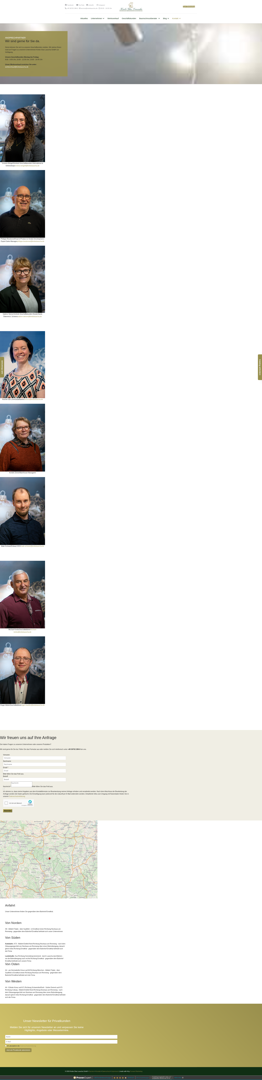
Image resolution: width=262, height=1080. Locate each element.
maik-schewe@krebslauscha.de (32, 546)
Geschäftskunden (129, 18)
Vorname (6, 755)
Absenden (7, 811)
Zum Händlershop (175, 6)
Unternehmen (96, 18)
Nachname (7, 761)
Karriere (91, 1071)
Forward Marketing (136, 1071)
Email (5, 767)
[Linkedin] (90, 5)
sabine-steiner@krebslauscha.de (30, 316)
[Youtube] (80, 5)
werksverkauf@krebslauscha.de (16, 67)
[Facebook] (69, 5)
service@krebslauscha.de (89, 8)
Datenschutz (106, 1071)
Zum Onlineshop (189, 6)
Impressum (115, 1071)
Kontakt (175, 18)
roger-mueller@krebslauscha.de (33, 705)
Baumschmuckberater (148, 18)
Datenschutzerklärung (28, 1046)
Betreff (5, 776)
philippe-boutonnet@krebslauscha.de (30, 241)
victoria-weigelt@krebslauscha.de (27, 166)
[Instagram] (101, 5)
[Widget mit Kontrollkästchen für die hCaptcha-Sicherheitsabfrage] (18, 803)
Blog (165, 18)
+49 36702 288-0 (72, 8)
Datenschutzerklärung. (17, 796)
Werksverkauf (113, 18)
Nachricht (7, 786)
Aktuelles (84, 18)
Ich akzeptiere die (21, 1046)
